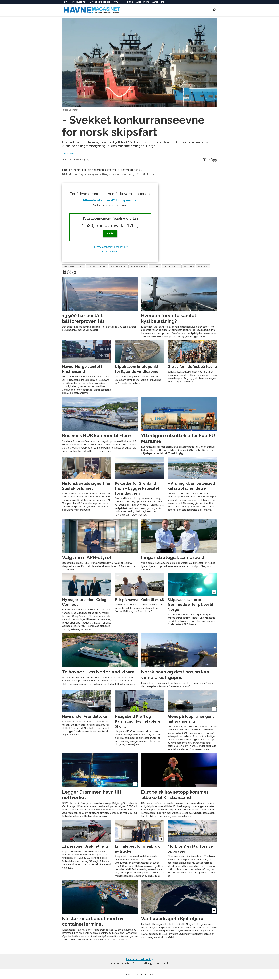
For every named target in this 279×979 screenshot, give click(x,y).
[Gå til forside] (92, 10)
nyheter (155, 266)
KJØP (110, 233)
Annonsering (158, 2)
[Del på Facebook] (205, 160)
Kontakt (129, 2)
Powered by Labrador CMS (139, 974)
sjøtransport (119, 266)
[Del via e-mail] (214, 160)
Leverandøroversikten (100, 2)
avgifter (189, 266)
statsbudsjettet (97, 266)
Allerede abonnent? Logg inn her (110, 200)
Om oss (118, 2)
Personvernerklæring (139, 959)
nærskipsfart (138, 266)
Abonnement (142, 2)
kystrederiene (171, 266)
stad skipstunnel (74, 266)
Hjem (64, 2)
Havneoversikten (78, 2)
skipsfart (202, 266)
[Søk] (214, 10)
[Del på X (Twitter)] (210, 160)
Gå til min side (110, 251)
